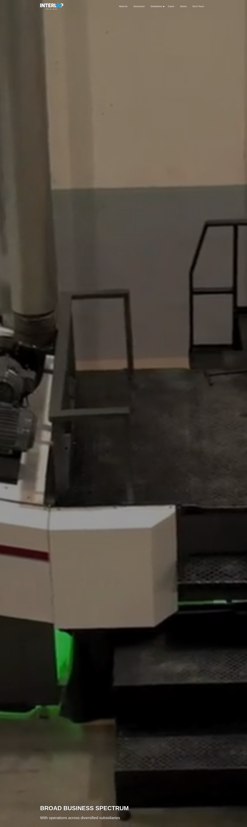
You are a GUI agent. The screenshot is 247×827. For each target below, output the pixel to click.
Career (171, 6)
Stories (183, 6)
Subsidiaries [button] (156, 6)
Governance (139, 6)
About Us (123, 6)
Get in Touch (198, 6)
